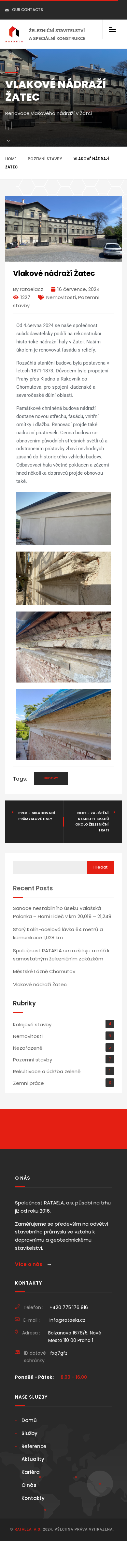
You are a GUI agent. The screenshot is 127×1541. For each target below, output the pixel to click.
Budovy (51, 778)
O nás (28, 1485)
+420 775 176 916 (68, 1307)
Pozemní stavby (45, 159)
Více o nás (29, 1264)
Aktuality (32, 1459)
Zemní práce (28, 1083)
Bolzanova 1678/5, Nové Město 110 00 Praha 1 (74, 1337)
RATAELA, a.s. (28, 1529)
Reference (33, 1446)
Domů (29, 1420)
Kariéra (30, 1472)
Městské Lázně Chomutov (44, 971)
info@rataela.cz (67, 1320)
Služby (29, 1433)
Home (10, 159)
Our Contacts (27, 9)
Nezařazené (28, 1047)
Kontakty (33, 1498)
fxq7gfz (58, 1353)
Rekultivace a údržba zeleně (46, 1071)
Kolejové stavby (32, 1024)
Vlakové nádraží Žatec (40, 984)
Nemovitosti (61, 297)
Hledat (100, 867)
